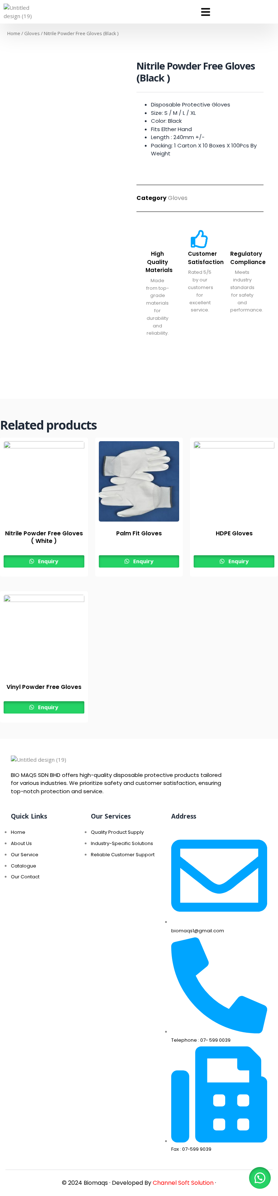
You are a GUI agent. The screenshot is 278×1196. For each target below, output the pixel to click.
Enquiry (47, 561)
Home (13, 33)
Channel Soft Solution (183, 1183)
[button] (205, 12)
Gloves (32, 33)
